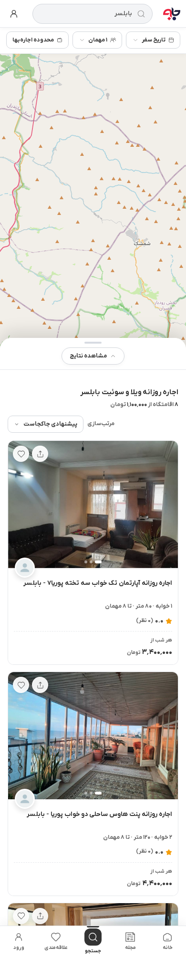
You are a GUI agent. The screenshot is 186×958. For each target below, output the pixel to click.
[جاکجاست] (171, 13)
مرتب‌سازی (100, 424)
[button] (93, 354)
